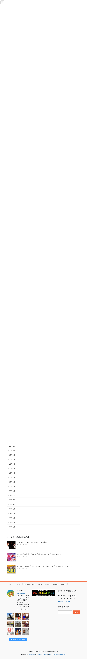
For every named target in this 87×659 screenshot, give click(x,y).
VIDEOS (47, 584)
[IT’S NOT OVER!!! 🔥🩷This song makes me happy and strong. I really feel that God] (18, 631)
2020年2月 (11, 486)
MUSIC (55, 584)
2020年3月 (11, 482)
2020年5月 (11, 473)
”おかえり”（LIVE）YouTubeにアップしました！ (33, 542)
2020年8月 (11, 459)
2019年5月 (11, 527)
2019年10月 (12, 504)
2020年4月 (11, 477)
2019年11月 (11, 500)
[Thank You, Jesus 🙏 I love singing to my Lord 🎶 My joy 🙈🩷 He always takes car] (25, 624)
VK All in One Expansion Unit (57, 654)
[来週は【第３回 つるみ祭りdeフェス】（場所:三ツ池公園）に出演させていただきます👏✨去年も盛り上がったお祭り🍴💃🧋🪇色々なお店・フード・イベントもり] (10, 631)
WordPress (32, 654)
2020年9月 (11, 455)
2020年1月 (11, 491)
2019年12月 (12, 495)
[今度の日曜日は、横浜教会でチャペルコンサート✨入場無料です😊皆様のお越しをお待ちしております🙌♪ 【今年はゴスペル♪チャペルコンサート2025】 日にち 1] (10, 624)
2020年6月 (11, 468)
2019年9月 (11, 509)
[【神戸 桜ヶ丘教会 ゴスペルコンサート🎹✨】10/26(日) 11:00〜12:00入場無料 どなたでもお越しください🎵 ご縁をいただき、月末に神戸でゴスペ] (18, 624)
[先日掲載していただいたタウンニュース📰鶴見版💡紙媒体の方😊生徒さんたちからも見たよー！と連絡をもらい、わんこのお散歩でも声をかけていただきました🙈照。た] (25, 631)
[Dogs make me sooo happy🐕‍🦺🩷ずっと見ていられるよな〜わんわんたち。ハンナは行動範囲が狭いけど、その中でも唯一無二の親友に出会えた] (10, 616)
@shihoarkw (21, 593)
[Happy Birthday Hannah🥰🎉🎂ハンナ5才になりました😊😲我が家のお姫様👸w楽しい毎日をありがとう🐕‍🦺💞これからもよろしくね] (18, 616)
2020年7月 (11, 464)
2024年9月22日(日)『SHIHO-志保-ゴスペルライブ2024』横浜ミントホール (42, 554)
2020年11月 (11, 450)
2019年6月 (11, 522)
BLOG (40, 584)
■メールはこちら (63, 601)
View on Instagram (19, 639)
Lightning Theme (43, 654)
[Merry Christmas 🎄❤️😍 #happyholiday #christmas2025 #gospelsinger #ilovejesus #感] (25, 616)
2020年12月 (12, 446)
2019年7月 (11, 518)
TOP (10, 584)
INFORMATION (29, 584)
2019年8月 (11, 513)
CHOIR (63, 584)
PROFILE (18, 584)
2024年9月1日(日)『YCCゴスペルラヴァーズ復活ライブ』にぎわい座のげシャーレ (44, 566)
